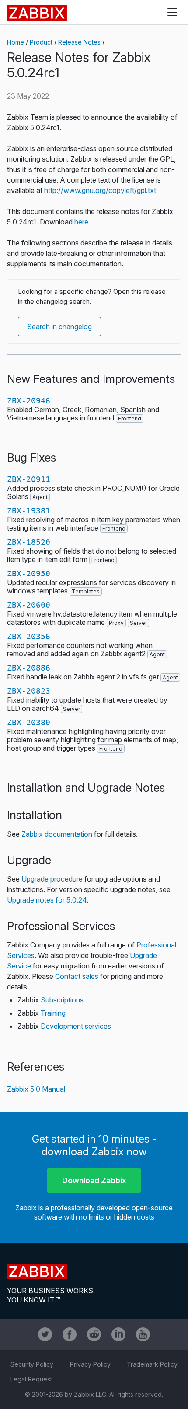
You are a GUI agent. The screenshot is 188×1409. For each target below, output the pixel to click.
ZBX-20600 (28, 605)
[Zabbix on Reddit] (94, 1334)
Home (15, 42)
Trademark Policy (152, 1364)
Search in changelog (59, 326)
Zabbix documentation (56, 834)
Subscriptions (62, 1000)
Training (53, 1013)
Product (41, 42)
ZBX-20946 (28, 400)
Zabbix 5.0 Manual (36, 1089)
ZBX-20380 (28, 722)
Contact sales (76, 976)
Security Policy (31, 1364)
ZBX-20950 (28, 573)
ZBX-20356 (28, 636)
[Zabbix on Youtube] (143, 1334)
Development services (76, 1026)
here (81, 221)
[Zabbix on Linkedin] (118, 1334)
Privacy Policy (90, 1364)
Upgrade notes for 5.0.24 (47, 900)
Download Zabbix (94, 1180)
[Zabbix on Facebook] (70, 1334)
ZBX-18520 (28, 542)
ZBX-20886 (28, 667)
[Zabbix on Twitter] (45, 1334)
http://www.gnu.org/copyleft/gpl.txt (100, 190)
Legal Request (31, 1379)
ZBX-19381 (28, 510)
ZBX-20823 (28, 691)
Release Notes (79, 42)
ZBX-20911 (28, 479)
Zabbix (37, 13)
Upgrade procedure (52, 879)
